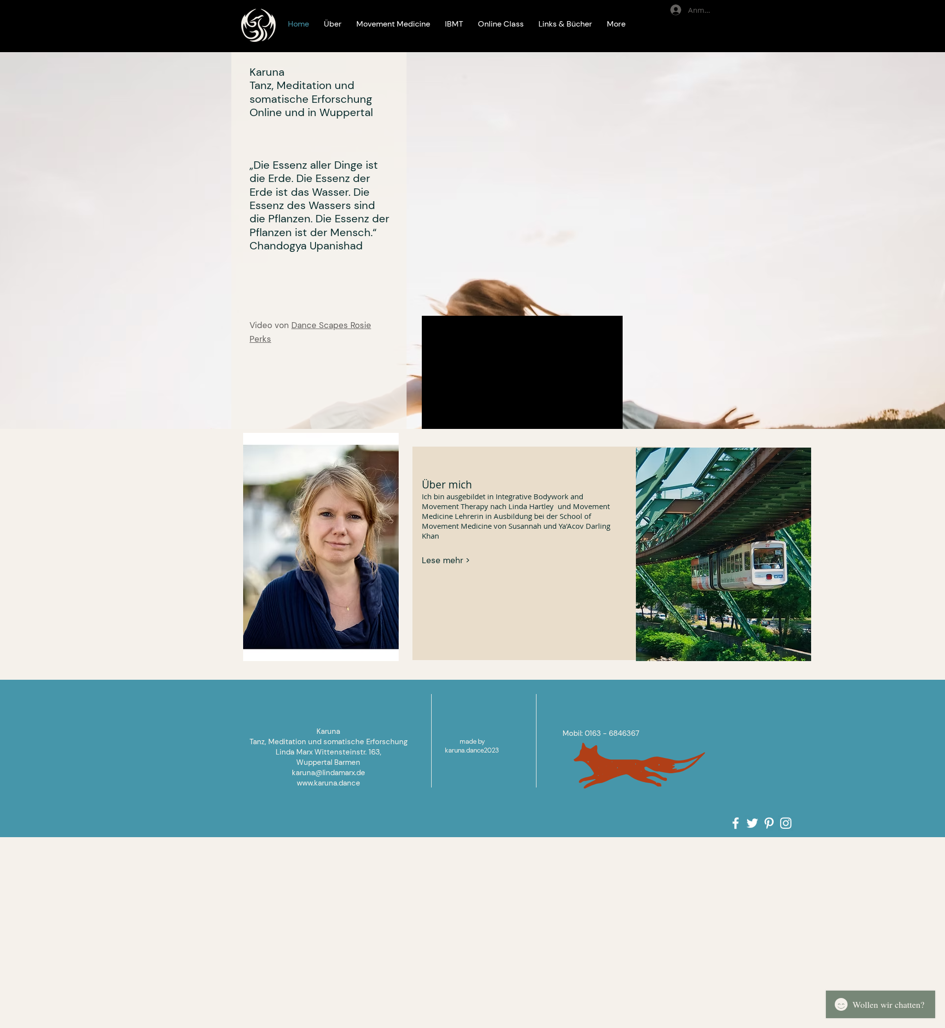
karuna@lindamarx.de (328, 773)
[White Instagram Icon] (785, 823)
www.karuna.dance (328, 783)
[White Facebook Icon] (735, 823)
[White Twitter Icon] (752, 823)
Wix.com (540, 1023)
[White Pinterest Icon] (769, 823)
